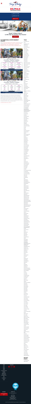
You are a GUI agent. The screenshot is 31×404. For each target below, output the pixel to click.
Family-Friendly (26, 298)
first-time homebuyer (26, 300)
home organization (26, 50)
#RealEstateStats (26, 225)
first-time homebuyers (27, 47)
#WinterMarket (26, 287)
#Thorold (6, 45)
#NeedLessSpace (26, 185)
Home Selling (25, 305)
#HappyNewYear (26, 140)
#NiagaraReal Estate (26, 197)
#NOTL (8, 44)
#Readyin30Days (26, 213)
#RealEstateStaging (26, 224)
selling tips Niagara (26, 73)
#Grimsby (13, 43)
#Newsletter (25, 189)
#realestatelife (26, 219)
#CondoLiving (25, 112)
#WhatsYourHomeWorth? (27, 282)
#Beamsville (5, 43)
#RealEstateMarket (11, 44)
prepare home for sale (27, 66)
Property (25, 325)
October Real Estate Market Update (10, 40)
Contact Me (15, 36)
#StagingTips (25, 264)
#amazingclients (26, 86)
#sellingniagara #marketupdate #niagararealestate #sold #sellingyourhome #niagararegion (27, 243)
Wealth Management (26, 355)
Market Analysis (26, 313)
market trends (25, 60)
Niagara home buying (26, 317)
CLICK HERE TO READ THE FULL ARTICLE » (6, 102)
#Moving (25, 184)
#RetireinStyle (25, 234)
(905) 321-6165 (16, 13)
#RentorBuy (25, 233)
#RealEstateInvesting (26, 218)
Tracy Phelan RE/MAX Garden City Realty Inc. (13, 402)
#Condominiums (26, 113)
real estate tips (26, 342)
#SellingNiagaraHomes (27, 246)
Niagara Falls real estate (27, 62)
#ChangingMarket (26, 107)
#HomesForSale (26, 147)
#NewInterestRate (26, 188)
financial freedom (26, 299)
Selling (4, 368)
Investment (25, 310)
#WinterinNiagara (26, 286)
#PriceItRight (25, 209)
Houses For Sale (26, 307)
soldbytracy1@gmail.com (13, 397)
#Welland (12, 45)
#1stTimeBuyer (26, 81)
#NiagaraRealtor (26, 202)
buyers (25, 42)
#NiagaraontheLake (26, 196)
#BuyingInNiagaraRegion (27, 100)
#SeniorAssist (25, 251)
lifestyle (25, 312)
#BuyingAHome (10, 43)
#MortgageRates (26, 183)
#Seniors (25, 253)
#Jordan (25, 159)
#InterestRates (26, 153)
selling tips (25, 72)
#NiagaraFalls (25, 194)
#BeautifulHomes (26, 95)
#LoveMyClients (26, 171)
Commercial (25, 295)
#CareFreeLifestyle (26, 106)
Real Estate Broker (26, 336)
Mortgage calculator (4, 375)
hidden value (25, 48)
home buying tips (26, 49)
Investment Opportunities (27, 311)
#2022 (24, 82)
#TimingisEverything (26, 275)
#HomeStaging (26, 148)
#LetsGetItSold (26, 165)
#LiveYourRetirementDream (27, 170)
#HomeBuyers (26, 142)
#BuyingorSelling (26, 101)
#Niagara (20, 43)
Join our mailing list (4, 394)
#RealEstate (25, 214)
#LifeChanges (25, 166)
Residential (25, 344)
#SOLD (25, 257)
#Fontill (25, 128)
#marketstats (25, 176)
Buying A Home (26, 294)
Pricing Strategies (26, 323)
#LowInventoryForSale (27, 173)
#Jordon (25, 160)
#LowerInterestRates (26, 172)
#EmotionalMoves (26, 118)
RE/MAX (25, 330)
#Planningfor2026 (26, 208)
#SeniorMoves (26, 252)
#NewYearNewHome (26, 190)
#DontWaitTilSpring (26, 116)
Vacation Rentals (26, 354)
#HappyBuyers (26, 137)
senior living (25, 348)
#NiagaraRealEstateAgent (27, 200)
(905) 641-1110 (16, 15)
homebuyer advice (26, 54)
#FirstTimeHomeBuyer (27, 125)
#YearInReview (26, 293)
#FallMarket (25, 123)
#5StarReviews (26, 83)
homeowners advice (26, 55)
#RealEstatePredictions (27, 221)
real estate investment (27, 71)
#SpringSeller (25, 262)
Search (4, 369)
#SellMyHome (25, 250)
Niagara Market (26, 318)
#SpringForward (26, 258)
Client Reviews (4, 374)
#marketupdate (17, 43)
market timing (25, 59)
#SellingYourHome (16, 44)
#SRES (25, 263)
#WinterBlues (25, 283)
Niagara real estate (26, 319)
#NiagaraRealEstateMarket (27, 201)
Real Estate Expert (26, 338)
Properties (4, 372)
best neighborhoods (26, 41)
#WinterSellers (26, 289)
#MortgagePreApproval (27, 182)
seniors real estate (26, 349)
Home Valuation (26, 306)
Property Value (26, 329)
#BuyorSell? (25, 102)
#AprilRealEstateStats (26, 87)
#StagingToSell (26, 265)
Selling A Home (26, 345)
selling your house (26, 74)
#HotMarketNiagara (26, 149)
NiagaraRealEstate (16, 45)
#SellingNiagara (26, 240)
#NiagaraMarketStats (26, 195)
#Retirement (25, 235)
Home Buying (25, 301)
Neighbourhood (4, 373)
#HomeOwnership (26, 146)
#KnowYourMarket (26, 164)
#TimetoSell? (25, 274)
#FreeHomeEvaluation (27, 130)
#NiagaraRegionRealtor (3, 44)
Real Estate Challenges (27, 337)
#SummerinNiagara (26, 270)
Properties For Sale (26, 324)
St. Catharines (25, 350)
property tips (25, 68)
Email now (16, 18)
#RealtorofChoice (26, 229)
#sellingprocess (26, 247)
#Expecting (25, 122)
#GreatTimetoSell (26, 135)
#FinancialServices (26, 124)
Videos (4, 379)
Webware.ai (24, 402)
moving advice (26, 61)
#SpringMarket (26, 259)
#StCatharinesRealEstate (27, 269)
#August (25, 89)
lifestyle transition (26, 56)
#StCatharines (2, 45)
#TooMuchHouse (26, 276)
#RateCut (25, 212)
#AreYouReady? (26, 88)
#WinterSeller (25, 288)
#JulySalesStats (26, 161)
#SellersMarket (26, 239)
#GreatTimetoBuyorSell (27, 134)
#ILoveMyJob (25, 152)
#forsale (25, 129)
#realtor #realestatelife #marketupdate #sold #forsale (27, 227)
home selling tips (26, 53)
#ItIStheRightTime (26, 158)
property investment (26, 67)
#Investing (25, 154)
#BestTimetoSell (26, 96)
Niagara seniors (26, 65)
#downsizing (25, 117)
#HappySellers (26, 141)
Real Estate (25, 333)
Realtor (20, 45)
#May (24, 178)
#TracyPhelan (9, 45)
